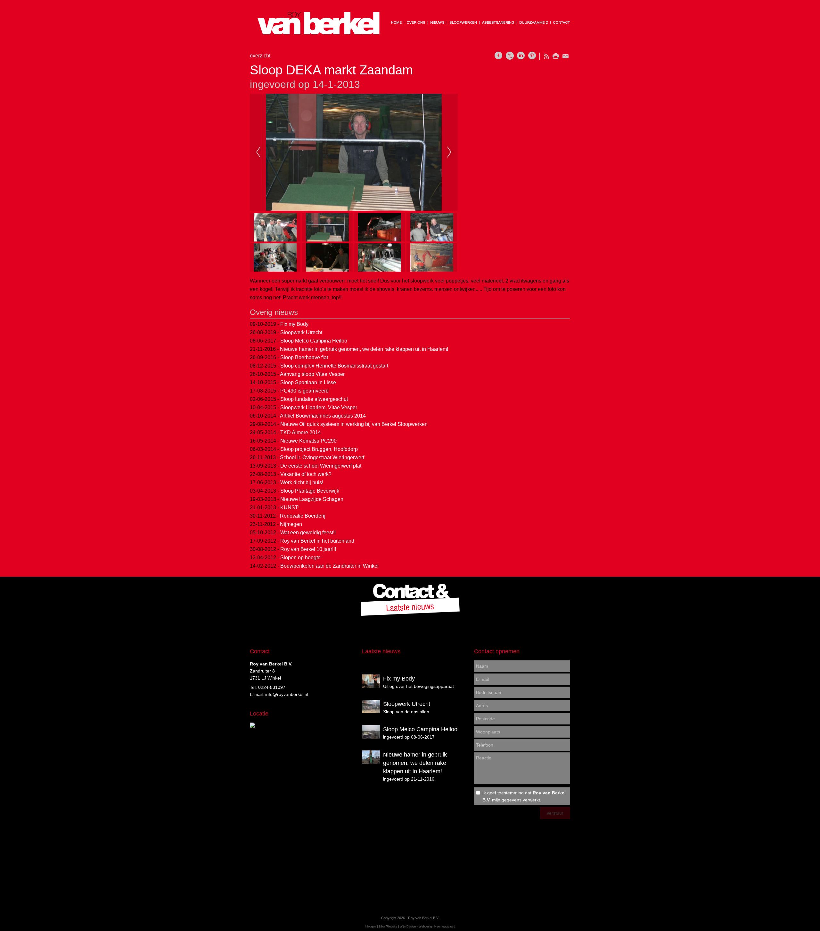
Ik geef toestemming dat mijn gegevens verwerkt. (524, 796)
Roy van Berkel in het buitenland (317, 541)
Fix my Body (294, 324)
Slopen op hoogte (300, 557)
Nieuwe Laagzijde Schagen (311, 499)
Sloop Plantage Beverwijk (309, 491)
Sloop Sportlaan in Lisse (308, 382)
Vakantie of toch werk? (306, 474)
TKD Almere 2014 (300, 432)
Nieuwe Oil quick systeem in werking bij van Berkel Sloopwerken (354, 424)
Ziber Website (388, 926)
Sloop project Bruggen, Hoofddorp (319, 449)
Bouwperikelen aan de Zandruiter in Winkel (329, 566)
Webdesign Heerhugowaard (437, 926)
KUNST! (289, 507)
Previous (258, 152)
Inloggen (370, 926)
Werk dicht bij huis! (301, 482)
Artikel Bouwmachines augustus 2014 (323, 416)
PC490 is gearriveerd (304, 391)
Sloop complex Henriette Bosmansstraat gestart (334, 365)
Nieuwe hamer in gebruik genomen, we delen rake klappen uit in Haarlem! (364, 349)
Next (449, 152)
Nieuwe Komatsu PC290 (308, 441)
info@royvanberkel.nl (286, 694)
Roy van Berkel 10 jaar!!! (308, 549)
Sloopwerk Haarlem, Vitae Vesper (318, 407)
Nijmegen (291, 524)
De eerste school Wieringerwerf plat (320, 466)
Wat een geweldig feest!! (308, 532)
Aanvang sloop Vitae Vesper (312, 374)
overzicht (260, 55)
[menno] (354, 152)
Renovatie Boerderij (302, 516)
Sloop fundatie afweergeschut (314, 399)
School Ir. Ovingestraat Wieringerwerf (322, 457)
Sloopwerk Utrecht (301, 332)
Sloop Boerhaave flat (304, 357)
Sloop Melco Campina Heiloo (313, 340)
